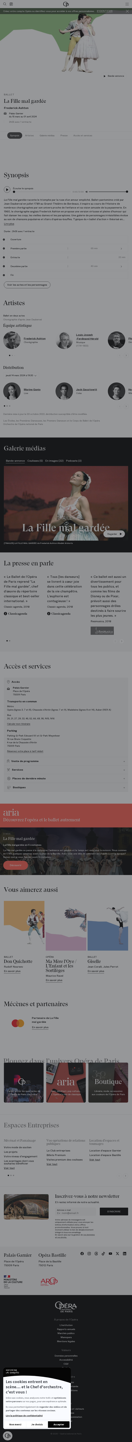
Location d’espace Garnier (105, 1150)
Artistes (29, 135)
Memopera (66, 1337)
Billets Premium (56, 1155)
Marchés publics (66, 1333)
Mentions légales (66, 1341)
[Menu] (127, 4)
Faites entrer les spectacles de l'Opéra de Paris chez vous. (23, 1093)
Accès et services (82, 135)
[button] (7, 1436)
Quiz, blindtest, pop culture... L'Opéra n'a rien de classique (66, 1093)
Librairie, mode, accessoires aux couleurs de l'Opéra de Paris (108, 1093)
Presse (64, 135)
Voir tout (9, 1168)
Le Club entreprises (58, 1150)
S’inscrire (114, 1211)
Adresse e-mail (64, 1210)
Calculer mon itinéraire (18, 723)
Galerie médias (47, 135)
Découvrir (16, 865)
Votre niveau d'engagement (20, 1156)
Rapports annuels (66, 1329)
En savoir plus (40, 1027)
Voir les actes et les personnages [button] (27, 285)
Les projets (10, 1152)
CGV (66, 1363)
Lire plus (9, 224)
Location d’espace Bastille (105, 1155)
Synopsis (14, 135)
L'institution (66, 1325)
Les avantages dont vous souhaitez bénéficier (19, 1162)
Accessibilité (66, 1359)
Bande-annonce (116, 76)
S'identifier (105, 11)
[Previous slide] (119, 355)
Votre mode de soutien (17, 1147)
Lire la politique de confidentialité (24, 1415)
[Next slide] (126, 355)
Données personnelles (66, 1355)
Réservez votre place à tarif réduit (25, 751)
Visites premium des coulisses (65, 1159)
